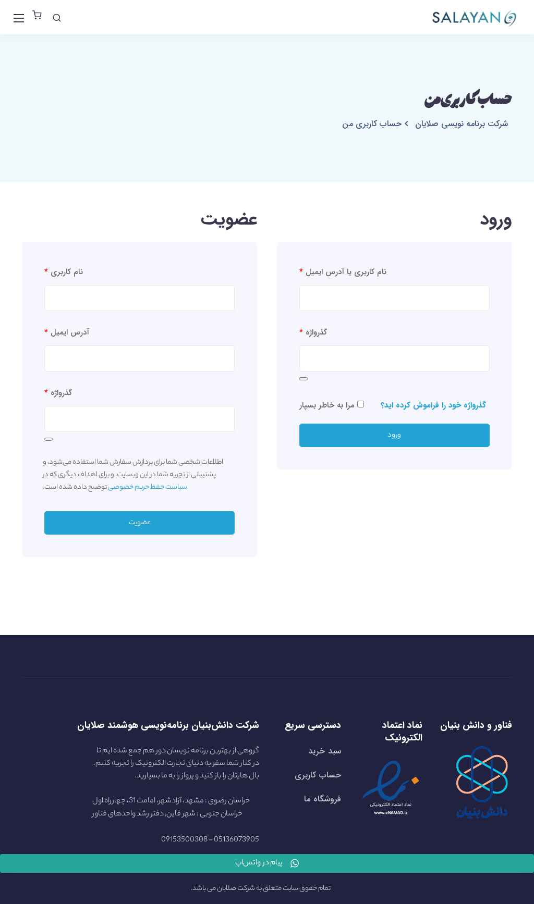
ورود (394, 435)
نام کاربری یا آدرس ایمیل (342, 272)
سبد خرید (324, 751)
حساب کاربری (318, 775)
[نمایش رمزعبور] (303, 378)
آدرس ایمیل (66, 332)
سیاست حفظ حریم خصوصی (147, 487)
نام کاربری (63, 272)
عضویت (140, 523)
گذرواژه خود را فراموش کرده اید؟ (433, 405)
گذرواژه (313, 332)
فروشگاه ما (322, 799)
